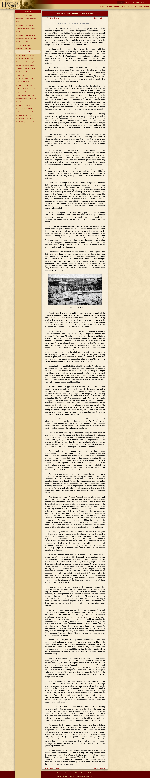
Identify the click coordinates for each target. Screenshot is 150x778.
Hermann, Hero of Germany (26, 18)
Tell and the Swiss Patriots (25, 65)
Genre (109, 6)
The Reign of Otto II (23, 42)
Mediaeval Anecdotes (23, 48)
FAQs (66, 773)
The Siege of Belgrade (24, 85)
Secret (146, 6)
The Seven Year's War (24, 115)
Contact (90, 773)
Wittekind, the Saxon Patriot (25, 28)
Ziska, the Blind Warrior (24, 82)
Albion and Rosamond (24, 22)
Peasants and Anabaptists (25, 95)
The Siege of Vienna (23, 105)
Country (102, 6)
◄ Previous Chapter (52, 18)
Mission (59, 773)
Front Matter (27, 15)
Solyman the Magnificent (24, 92)
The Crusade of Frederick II (25, 55)
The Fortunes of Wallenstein (26, 98)
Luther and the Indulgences (25, 88)
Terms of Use (74, 773)
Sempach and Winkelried (24, 78)
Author (116, 6)
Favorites (138, 6)
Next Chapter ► (99, 18)
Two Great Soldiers (22, 102)
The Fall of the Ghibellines (25, 58)
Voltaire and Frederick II (24, 112)
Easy (123, 6)
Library (120, 2)
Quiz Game (140, 2)
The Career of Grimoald (24, 25)
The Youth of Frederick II (24, 108)
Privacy (83, 773)
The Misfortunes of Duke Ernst (26, 38)
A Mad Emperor (21, 75)
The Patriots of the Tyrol (24, 118)
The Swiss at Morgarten (24, 72)
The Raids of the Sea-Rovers (26, 32)
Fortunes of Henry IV (23, 45)
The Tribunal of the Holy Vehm (26, 62)
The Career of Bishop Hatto (25, 35)
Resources (130, 2)
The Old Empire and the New (26, 122)
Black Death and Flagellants (26, 68)
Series (130, 6)
